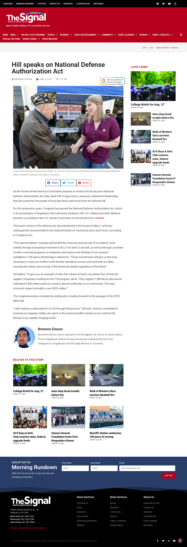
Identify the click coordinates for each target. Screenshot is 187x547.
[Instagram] (175, 3)
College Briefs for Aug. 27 (28, 391)
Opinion (143, 35)
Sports (51, 35)
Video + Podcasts (161, 35)
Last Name (95, 463)
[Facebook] (157, 3)
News (12, 35)
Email (122, 463)
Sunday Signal (29, 39)
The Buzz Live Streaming (33, 35)
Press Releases (49, 39)
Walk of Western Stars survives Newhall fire (162, 135)
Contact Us (54, 3)
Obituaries (98, 3)
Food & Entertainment (85, 35)
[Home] (139, 47)
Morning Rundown (25, 3)
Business (64, 35)
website (99, 218)
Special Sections (11, 39)
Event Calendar (126, 35)
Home (5, 35)
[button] (181, 35)
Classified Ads (83, 3)
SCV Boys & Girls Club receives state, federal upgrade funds (29, 437)
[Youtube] (169, 3)
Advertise (68, 3)
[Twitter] (163, 3)
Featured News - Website (167, 47)
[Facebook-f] (158, 541)
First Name (67, 463)
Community (107, 35)
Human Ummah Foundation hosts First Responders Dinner (64, 437)
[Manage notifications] (180, 540)
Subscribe (8, 3)
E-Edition (41, 3)
